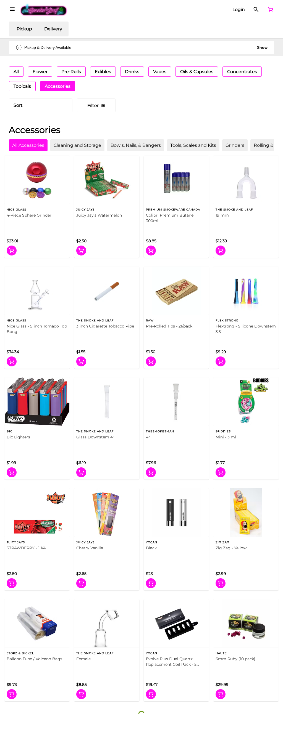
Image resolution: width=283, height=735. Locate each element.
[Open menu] (12, 9)
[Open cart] (269, 10)
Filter (93, 105)
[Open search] (256, 10)
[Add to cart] (12, 250)
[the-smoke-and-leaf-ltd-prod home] (44, 10)
